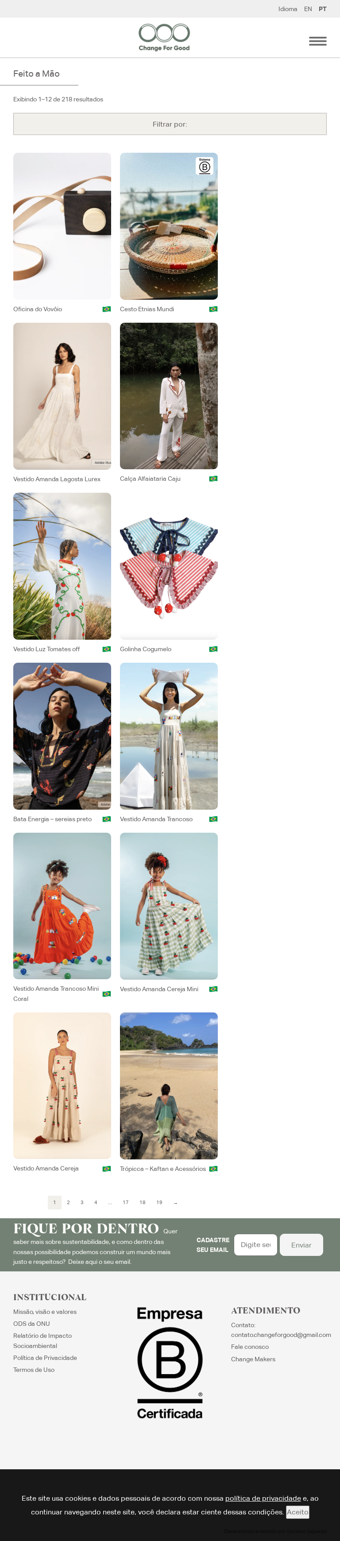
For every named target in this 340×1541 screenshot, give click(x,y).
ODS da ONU (31, 1323)
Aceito (298, 1512)
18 (142, 1202)
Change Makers (253, 1359)
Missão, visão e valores (45, 1311)
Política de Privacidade (45, 1357)
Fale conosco (250, 1346)
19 (159, 1202)
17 (126, 1202)
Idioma (288, 8)
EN (308, 8)
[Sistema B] (204, 166)
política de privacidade (263, 1498)
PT (323, 8)
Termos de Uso (33, 1369)
